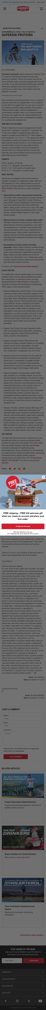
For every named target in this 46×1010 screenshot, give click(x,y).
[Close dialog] (43, 477)
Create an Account (23, 526)
